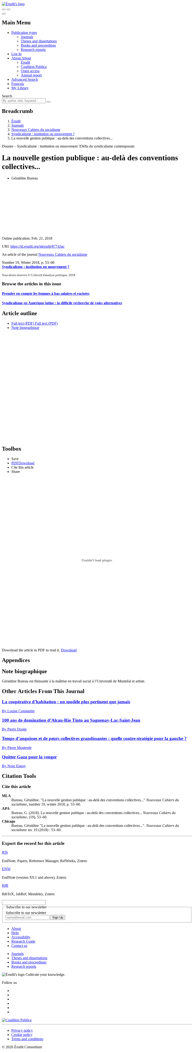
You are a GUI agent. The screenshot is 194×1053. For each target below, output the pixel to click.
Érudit (25, 62)
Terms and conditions (27, 1039)
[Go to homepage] (13, 4)
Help (15, 933)
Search (7, 96)
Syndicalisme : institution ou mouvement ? (43, 134)
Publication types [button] (24, 33)
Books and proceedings (38, 45)
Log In (16, 54)
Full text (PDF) (22, 323)
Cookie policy (21, 1035)
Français (17, 84)
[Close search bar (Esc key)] (8, 9)
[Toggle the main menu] (4, 13)
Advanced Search (24, 79)
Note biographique (25, 328)
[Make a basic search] (4, 9)
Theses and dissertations (39, 41)
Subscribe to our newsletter (26, 913)
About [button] (16, 58)
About (26, 58)
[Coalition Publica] (16, 1020)
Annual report (31, 75)
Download (69, 650)
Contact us (19, 946)
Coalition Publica (34, 67)
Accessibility (21, 937)
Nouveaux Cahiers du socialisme (35, 130)
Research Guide (23, 941)
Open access (30, 71)
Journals (27, 37)
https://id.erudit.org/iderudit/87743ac (37, 246)
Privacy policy (22, 1030)
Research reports (33, 50)
